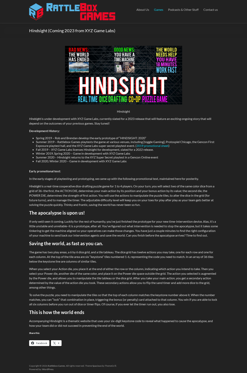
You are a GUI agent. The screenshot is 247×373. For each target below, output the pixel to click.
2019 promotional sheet (152, 145)
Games (158, 9)
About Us (142, 9)
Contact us (210, 9)
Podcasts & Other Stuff (183, 9)
